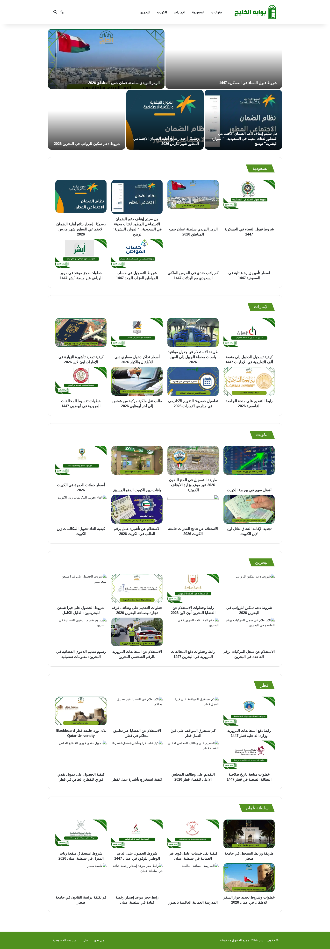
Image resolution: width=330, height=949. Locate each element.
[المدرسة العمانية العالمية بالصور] (193, 880)
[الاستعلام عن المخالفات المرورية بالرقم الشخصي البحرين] (137, 632)
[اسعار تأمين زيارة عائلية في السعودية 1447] (249, 253)
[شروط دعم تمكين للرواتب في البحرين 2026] (86, 120)
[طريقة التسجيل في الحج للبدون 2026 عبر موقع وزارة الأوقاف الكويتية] (193, 460)
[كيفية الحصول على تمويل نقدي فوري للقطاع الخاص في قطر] (81, 755)
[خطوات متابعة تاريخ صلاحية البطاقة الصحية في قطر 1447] (249, 755)
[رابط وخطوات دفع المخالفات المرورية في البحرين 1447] (193, 632)
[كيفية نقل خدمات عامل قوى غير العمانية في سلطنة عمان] (193, 834)
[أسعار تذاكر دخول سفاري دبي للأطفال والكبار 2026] (137, 335)
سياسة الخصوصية (64, 940)
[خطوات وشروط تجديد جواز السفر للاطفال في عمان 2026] (249, 877)
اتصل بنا (84, 940)
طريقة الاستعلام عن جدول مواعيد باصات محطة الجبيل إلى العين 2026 (193, 357)
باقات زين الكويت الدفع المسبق (137, 490)
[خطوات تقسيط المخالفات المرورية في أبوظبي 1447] (81, 381)
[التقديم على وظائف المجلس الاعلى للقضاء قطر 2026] (193, 755)
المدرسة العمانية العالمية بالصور (193, 902)
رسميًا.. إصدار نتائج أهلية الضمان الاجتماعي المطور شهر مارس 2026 (81, 229)
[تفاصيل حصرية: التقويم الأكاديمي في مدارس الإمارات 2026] (193, 381)
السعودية (198, 12)
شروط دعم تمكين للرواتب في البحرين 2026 (87, 144)
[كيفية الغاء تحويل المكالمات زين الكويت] (81, 509)
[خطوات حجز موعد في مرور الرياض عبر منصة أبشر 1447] (81, 253)
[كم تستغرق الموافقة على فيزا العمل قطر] (193, 711)
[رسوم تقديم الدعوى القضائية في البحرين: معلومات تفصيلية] (81, 632)
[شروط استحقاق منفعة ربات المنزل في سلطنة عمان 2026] (81, 834)
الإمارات (179, 12)
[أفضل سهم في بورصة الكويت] (249, 465)
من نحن (99, 940)
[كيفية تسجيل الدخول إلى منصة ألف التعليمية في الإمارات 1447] (249, 335)
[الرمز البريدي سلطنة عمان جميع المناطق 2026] (106, 59)
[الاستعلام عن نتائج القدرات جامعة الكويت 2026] (193, 509)
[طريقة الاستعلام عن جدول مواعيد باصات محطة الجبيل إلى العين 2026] (193, 332)
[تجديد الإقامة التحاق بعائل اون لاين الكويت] (249, 509)
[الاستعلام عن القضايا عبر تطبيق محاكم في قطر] (137, 711)
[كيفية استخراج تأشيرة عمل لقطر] (137, 758)
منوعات (216, 12)
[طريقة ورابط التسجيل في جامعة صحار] (249, 834)
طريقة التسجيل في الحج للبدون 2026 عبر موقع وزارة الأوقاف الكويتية (193, 485)
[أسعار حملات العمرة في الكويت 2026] (81, 463)
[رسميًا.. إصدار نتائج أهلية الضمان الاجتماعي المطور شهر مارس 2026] (165, 120)
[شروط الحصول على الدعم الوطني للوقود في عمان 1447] (137, 834)
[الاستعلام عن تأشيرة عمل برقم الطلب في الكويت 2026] (137, 509)
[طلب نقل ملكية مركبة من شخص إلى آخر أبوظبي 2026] (137, 381)
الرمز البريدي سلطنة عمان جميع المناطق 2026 (124, 83)
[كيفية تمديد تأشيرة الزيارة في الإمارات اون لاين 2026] (81, 335)
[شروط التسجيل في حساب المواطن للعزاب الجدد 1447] (137, 253)
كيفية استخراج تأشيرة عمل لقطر (137, 779)
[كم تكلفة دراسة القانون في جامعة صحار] (81, 877)
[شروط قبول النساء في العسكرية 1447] (223, 59)
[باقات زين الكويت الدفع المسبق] (137, 465)
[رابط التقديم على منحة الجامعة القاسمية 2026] (249, 381)
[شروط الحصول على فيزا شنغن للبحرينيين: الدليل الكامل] (81, 588)
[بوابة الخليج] (256, 12)
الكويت (162, 12)
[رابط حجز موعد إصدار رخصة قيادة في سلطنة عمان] (137, 877)
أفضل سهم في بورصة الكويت (249, 490)
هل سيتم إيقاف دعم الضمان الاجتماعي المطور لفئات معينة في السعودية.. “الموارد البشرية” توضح (244, 138)
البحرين (145, 12)
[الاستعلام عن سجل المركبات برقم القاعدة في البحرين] (249, 632)
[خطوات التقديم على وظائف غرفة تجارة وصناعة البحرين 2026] (137, 588)
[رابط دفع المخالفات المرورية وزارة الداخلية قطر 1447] (249, 711)
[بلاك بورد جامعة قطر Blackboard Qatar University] (81, 711)
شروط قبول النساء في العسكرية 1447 (248, 83)
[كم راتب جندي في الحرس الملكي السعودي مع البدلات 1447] (193, 253)
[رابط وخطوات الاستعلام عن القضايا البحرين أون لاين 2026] (193, 588)
